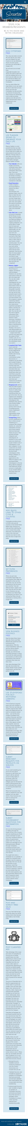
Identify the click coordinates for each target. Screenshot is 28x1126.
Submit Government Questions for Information (13, 822)
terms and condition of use (8, 1121)
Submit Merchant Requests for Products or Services (12, 762)
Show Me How (14, 108)
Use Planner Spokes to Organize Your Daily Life (13, 139)
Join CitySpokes (13, 52)
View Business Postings (12, 633)
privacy (19, 1121)
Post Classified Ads (13, 948)
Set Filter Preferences (12, 571)
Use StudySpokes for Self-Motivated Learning (14, 697)
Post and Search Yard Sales (12, 906)
